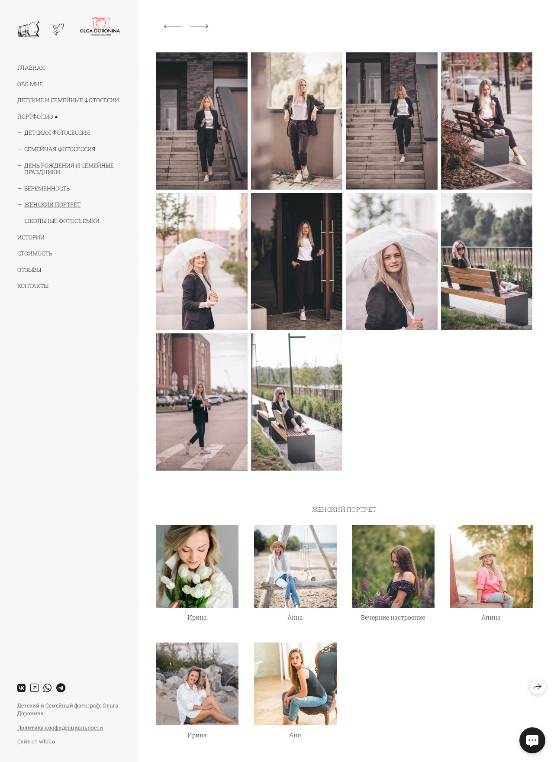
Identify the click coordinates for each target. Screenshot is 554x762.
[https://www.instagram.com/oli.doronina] (34, 687)
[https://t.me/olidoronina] (60, 687)
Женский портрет (52, 204)
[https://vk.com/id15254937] (21, 687)
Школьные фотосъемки (62, 221)
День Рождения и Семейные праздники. (69, 168)
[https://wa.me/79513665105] (47, 687)
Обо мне (30, 84)
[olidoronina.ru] (68, 27)
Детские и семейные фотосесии (68, 100)
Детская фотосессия (57, 132)
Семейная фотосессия (60, 149)
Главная (31, 67)
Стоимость (34, 253)
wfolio (47, 741)
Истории (31, 237)
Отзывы (29, 270)
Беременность (47, 188)
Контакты (32, 286)
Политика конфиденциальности (60, 727)
